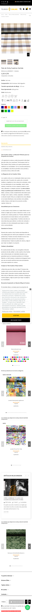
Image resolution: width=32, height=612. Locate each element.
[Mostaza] (9, 359)
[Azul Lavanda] (20, 361)
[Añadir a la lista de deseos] (26, 602)
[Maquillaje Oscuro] (18, 361)
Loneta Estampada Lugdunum (16, 400)
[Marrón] (4, 359)
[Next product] (30, 15)
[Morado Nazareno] (10, 359)
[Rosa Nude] (17, 359)
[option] (16, 497)
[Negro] (14, 359)
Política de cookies (7, 311)
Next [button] (28, 476)
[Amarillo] (10, 361)
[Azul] (5, 357)
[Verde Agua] (26, 359)
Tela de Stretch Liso (16, 349)
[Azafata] (7, 357)
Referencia (4, 71)
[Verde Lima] (6, 361)
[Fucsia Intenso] (23, 361)
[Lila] (28, 357)
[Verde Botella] (24, 359)
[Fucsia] (24, 357)
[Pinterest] (6, 117)
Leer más (6, 511)
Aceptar (16, 315)
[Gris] (21, 357)
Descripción (4, 143)
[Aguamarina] (4, 357)
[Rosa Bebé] (21, 359)
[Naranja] (12, 359)
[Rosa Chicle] (19, 359)
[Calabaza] (25, 361)
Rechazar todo (16, 320)
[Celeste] (17, 357)
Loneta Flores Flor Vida (16, 449)
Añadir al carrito (17, 602)
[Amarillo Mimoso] (16, 361)
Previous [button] (26, 476)
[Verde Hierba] (22, 361)
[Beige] (10, 357)
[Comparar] (16, 347)
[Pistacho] (13, 361)
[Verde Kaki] (8, 361)
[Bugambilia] (14, 357)
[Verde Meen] (15, 361)
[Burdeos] (12, 357)
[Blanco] (9, 357)
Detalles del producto (6, 146)
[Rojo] (16, 359)
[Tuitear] (4, 117)
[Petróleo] (11, 361)
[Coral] (19, 357)
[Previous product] (29, 15)
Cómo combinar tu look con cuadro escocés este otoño (13, 498)
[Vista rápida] (18, 347)
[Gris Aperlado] (22, 357)
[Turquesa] (22, 359)
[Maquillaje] (5, 359)
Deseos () (5, 3)
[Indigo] (26, 357)
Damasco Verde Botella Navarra (16, 553)
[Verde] (28, 359)
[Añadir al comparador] (29, 602)
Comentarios (7, 149)
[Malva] (7, 359)
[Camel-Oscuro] (16, 357)
